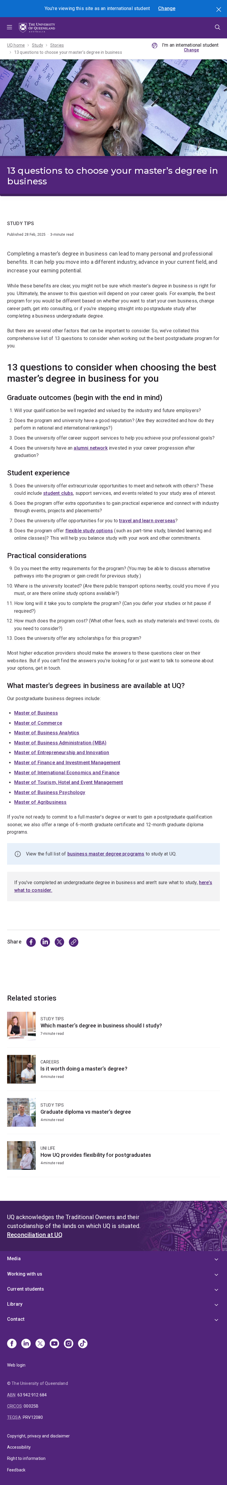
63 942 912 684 (32, 1395)
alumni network (90, 448)
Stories (57, 45)
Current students (25, 1289)
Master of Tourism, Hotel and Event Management (68, 782)
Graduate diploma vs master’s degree (113, 1116)
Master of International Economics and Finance (66, 772)
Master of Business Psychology (49, 792)
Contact (16, 1319)
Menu (9, 27)
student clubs (58, 493)
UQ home (16, 45)
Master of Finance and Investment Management (67, 762)
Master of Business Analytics (46, 733)
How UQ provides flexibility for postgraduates (113, 1159)
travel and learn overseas (147, 520)
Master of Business (36, 713)
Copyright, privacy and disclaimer (38, 1436)
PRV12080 (33, 1417)
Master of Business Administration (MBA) (60, 743)
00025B (31, 1406)
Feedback (16, 1470)
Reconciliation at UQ (34, 1234)
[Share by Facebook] (31, 942)
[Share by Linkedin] (45, 942)
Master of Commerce (38, 723)
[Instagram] (68, 1344)
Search (219, 10)
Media (14, 1258)
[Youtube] (54, 1344)
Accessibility (19, 1447)
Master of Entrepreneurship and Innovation (61, 752)
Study (37, 45)
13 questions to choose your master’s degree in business (68, 52)
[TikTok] (82, 1344)
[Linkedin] (26, 1344)
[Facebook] (12, 1344)
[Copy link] (73, 942)
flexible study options (89, 531)
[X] (40, 1344)
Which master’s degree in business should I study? (113, 1030)
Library (14, 1304)
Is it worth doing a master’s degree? (113, 1073)
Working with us (24, 1274)
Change (166, 8)
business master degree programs (106, 854)
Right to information (26, 1458)
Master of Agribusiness (40, 802)
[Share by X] (59, 942)
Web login (16, 1365)
